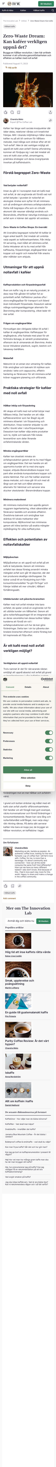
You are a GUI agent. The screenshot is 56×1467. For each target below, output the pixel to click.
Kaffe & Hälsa (7, 10)
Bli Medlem (46, 3)
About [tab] (46, 687)
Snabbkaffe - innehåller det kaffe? (20, 1129)
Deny (28, 786)
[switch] (49, 741)
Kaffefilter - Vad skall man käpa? (19, 1124)
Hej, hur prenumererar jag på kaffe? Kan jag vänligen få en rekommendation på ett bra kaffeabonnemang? (24, 1169)
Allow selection (28, 778)
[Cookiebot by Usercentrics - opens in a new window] (41, 679)
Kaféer (23, 10)
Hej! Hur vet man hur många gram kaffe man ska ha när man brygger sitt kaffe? (26, 1160)
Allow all (28, 770)
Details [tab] (28, 687)
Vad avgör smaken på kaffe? (18, 1177)
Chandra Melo (21, 848)
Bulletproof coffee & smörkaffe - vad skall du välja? (28, 1142)
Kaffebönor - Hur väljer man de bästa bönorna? (26, 1119)
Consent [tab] (10, 687)
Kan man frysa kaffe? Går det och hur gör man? (26, 1147)
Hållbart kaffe (39, 10)
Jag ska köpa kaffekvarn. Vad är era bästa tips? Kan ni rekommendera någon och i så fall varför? (26, 1183)
